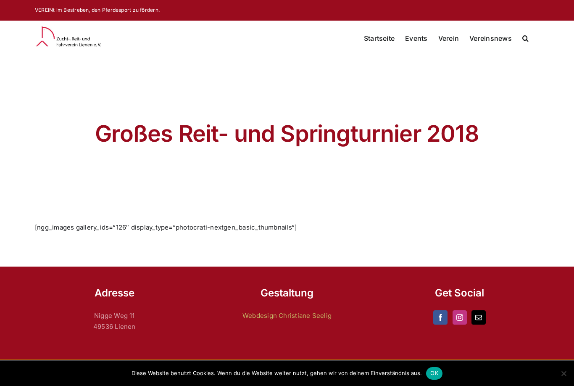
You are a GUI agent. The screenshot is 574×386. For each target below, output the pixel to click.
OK (434, 373)
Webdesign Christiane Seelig (287, 316)
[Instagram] (460, 317)
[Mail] (478, 317)
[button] (525, 38)
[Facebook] (440, 317)
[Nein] (563, 373)
